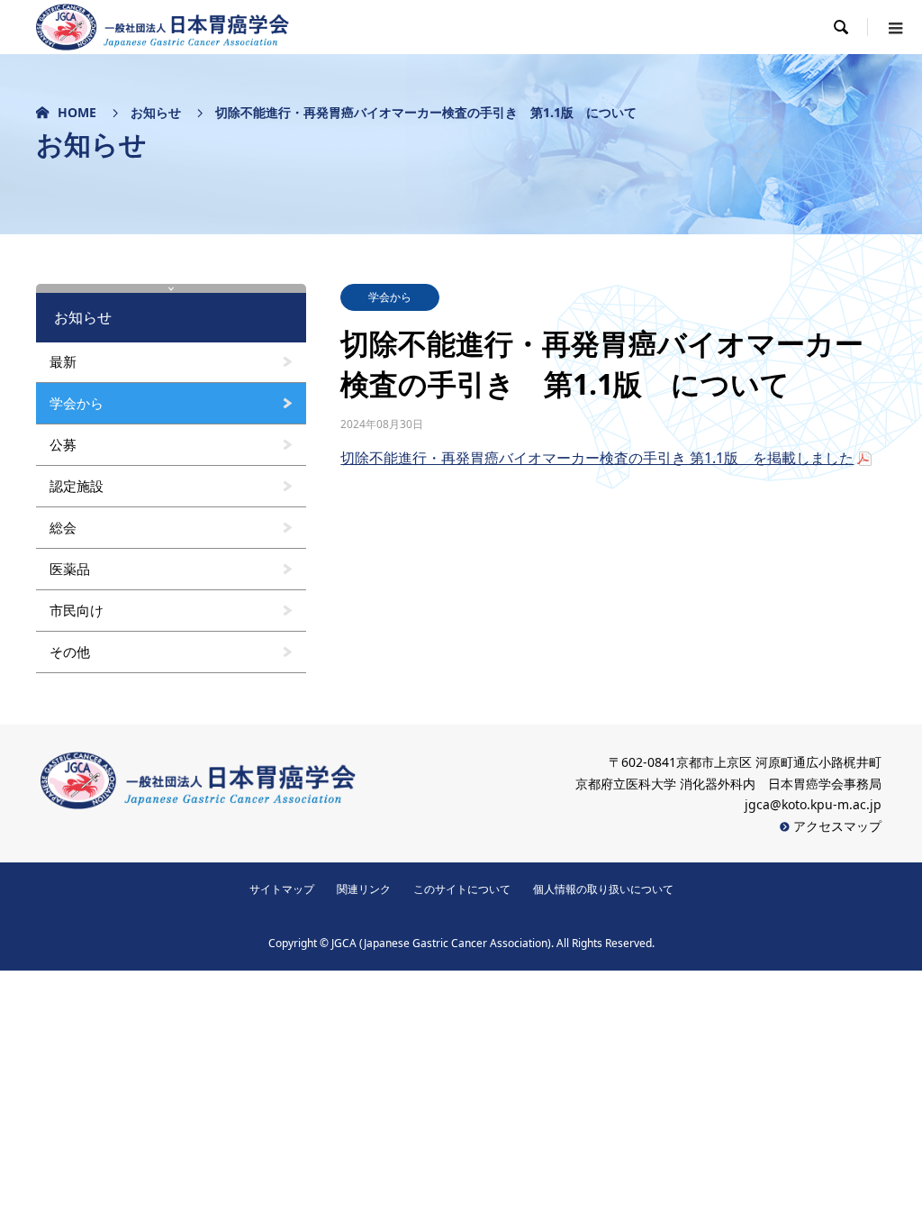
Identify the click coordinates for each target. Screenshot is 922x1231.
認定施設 (77, 486)
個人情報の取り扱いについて (603, 889)
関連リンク (364, 889)
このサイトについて (462, 889)
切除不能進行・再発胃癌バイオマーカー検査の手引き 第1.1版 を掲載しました (597, 458)
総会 (63, 527)
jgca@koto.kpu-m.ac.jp (813, 804)
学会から (389, 297)
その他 (70, 652)
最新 (63, 361)
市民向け (77, 610)
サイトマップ (281, 889)
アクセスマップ (835, 825)
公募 (63, 444)
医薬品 (70, 569)
